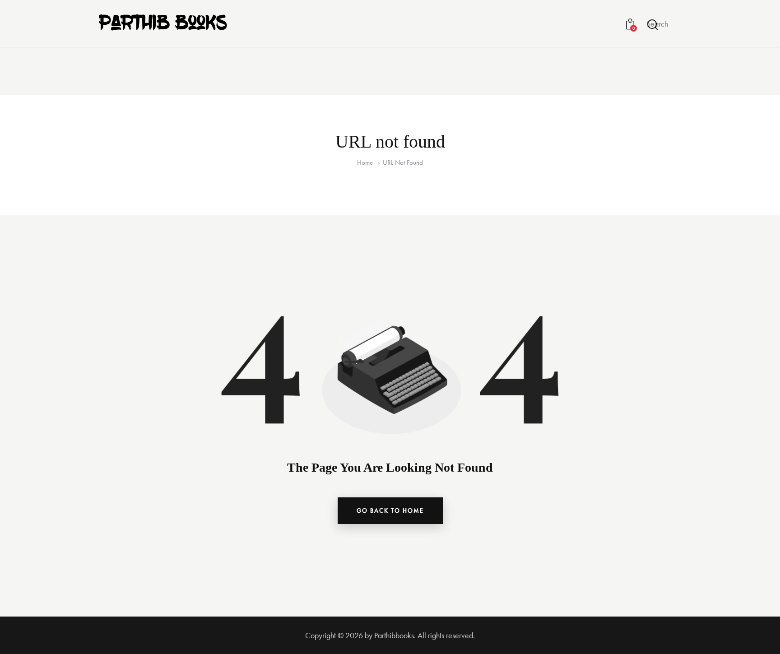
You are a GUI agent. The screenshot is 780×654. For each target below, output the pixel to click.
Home (365, 162)
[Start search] (653, 25)
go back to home (390, 510)
